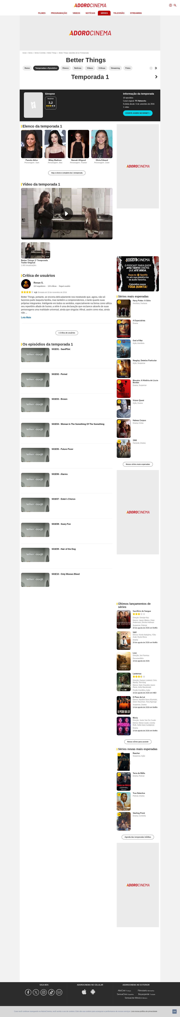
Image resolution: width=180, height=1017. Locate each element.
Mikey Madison (55, 160)
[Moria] (124, 726)
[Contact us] (59, 992)
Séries (104, 13)
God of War (138, 340)
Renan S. (38, 283)
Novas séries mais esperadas (138, 464)
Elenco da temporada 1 (42, 126)
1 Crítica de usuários (66, 333)
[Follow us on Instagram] (44, 992)
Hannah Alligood (78, 160)
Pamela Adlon (32, 160)
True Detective (139, 793)
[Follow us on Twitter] (36, 992)
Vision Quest (138, 400)
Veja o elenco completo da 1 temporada (67, 173)
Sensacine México (133, 998)
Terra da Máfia (139, 773)
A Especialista (139, 321)
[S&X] (124, 640)
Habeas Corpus (139, 420)
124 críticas (52, 286)
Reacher (136, 753)
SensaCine (122, 994)
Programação (59, 13)
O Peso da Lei (139, 697)
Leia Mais (26, 317)
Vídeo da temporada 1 (41, 184)
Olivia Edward (102, 160)
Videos (76, 13)
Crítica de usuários (38, 275)
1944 (135, 440)
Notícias (90, 13)
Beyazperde (143, 994)
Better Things (52, 53)
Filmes (41, 13)
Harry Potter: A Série (142, 301)
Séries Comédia (40, 53)
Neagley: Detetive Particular (145, 360)
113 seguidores (40, 286)
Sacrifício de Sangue (142, 611)
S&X (135, 632)
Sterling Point (139, 813)
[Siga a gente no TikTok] (51, 992)
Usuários (51, 98)
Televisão (118, 13)
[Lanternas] (124, 682)
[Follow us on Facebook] (28, 992)
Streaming (136, 13)
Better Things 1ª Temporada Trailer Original (34, 261)
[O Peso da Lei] (124, 705)
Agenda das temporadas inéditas (138, 837)
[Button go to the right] (156, 68)
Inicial (24, 53)
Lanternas (137, 674)
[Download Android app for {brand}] (94, 991)
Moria (135, 718)
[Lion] (124, 661)
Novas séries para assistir (137, 742)
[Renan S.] (26, 284)
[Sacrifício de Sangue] (124, 619)
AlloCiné (121, 990)
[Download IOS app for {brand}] (86, 991)
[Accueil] (90, 5)
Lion (135, 653)
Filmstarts (142, 990)
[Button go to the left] (151, 68)
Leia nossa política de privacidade (144, 1011)
